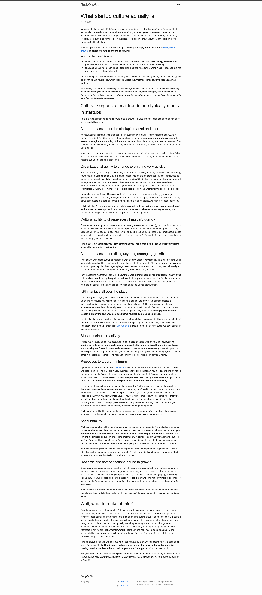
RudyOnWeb (90, 4)
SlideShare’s (123, 325)
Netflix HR (121, 367)
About (178, 4)
